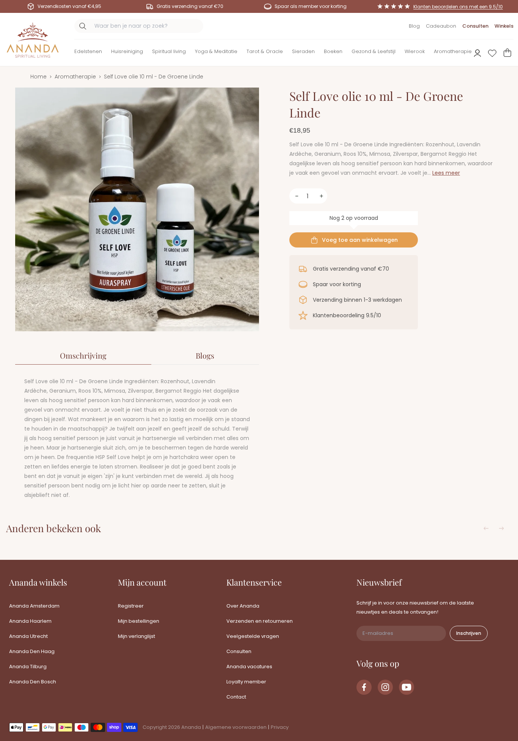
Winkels (503, 26)
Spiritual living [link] (169, 51)
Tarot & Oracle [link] (264, 51)
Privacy (280, 727)
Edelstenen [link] (88, 51)
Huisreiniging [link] (127, 51)
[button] (88, 52)
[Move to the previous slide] (486, 528)
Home (38, 76)
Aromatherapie (75, 76)
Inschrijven (468, 633)
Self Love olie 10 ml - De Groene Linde (153, 76)
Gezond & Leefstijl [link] (374, 51)
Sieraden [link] (303, 51)
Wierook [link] (415, 51)
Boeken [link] (333, 51)
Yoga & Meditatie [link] (216, 51)
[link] (364, 687)
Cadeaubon (441, 26)
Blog (414, 26)
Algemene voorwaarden (236, 727)
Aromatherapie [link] (453, 51)
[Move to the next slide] (501, 528)
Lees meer (446, 173)
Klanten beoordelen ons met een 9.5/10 (458, 6)
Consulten (475, 26)
